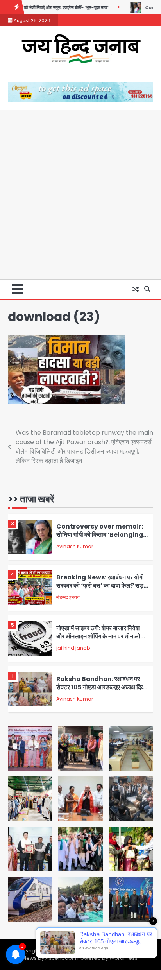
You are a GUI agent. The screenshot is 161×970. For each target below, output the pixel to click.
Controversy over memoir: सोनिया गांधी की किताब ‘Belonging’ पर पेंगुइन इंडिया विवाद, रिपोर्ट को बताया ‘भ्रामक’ (100, 538)
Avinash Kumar (74, 546)
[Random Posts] (135, 289)
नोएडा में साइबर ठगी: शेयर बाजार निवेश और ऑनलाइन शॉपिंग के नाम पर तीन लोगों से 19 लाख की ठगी (100, 636)
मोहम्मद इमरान (68, 597)
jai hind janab (73, 648)
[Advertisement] (80, 194)
